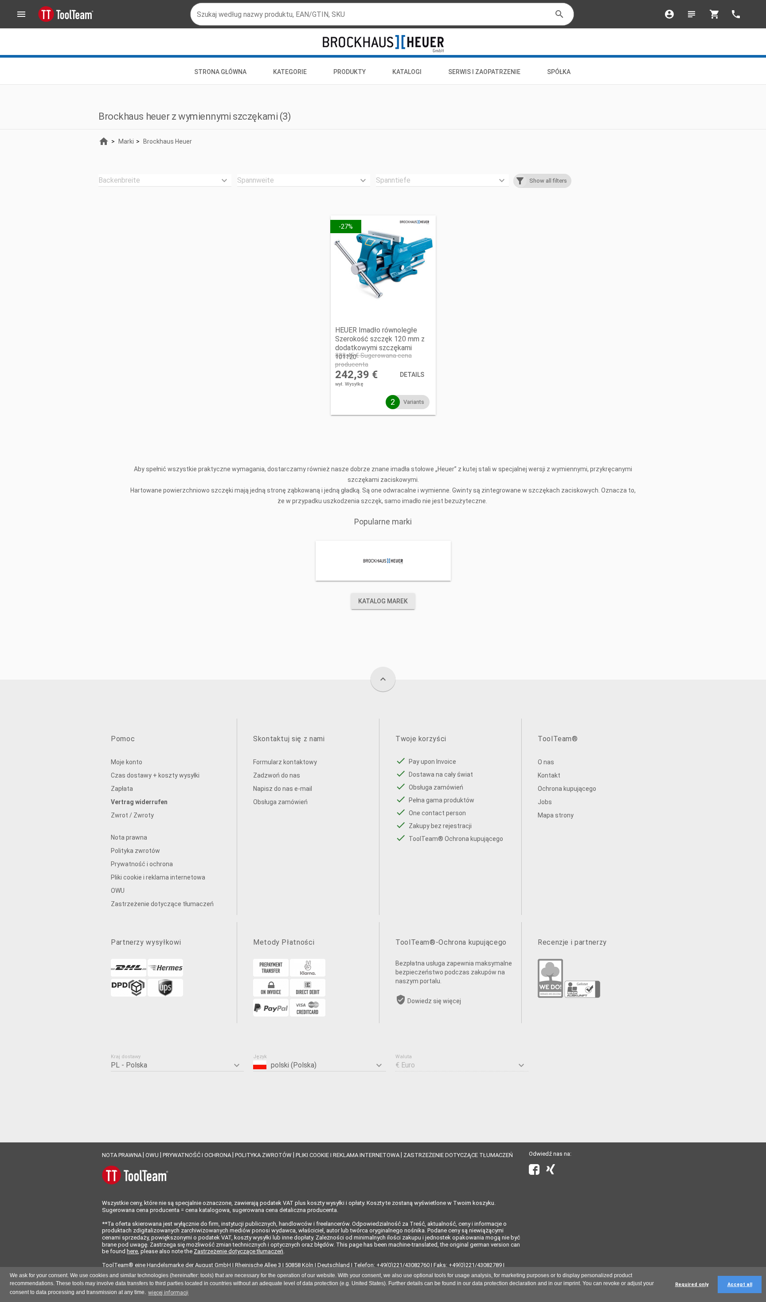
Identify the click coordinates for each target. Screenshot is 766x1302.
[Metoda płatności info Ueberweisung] (271, 974)
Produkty (349, 71)
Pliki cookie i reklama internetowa (158, 877)
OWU (118, 890)
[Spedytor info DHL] (128, 974)
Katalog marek (383, 601)
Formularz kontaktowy (285, 762)
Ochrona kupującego (567, 788)
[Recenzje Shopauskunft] (582, 995)
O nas (546, 762)
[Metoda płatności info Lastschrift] (307, 994)
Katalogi (407, 71)
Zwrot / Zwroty (132, 815)
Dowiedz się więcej (434, 1001)
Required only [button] (691, 1284)
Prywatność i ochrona (142, 864)
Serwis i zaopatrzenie (484, 71)
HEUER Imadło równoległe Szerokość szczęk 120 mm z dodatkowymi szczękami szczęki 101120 (380, 343)
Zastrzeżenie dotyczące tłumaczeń (162, 903)
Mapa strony (556, 815)
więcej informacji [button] (168, 1293)
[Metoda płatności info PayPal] (271, 1014)
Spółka (559, 71)
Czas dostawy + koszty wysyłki (155, 775)
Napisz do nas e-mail (282, 788)
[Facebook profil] (534, 1171)
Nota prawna (129, 837)
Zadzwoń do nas (276, 775)
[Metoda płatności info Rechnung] (271, 994)
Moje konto (126, 762)
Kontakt (549, 775)
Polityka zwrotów (135, 850)
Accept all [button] (739, 1284)
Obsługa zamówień (280, 801)
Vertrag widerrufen (139, 801)
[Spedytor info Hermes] (165, 974)
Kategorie (290, 71)
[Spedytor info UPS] (165, 994)
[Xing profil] (550, 1171)
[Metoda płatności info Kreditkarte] (307, 1014)
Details (412, 374)
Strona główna (220, 71)
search (559, 14)
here (132, 1251)
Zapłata (122, 788)
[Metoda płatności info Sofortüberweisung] (307, 974)
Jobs (545, 801)
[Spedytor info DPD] (128, 994)
